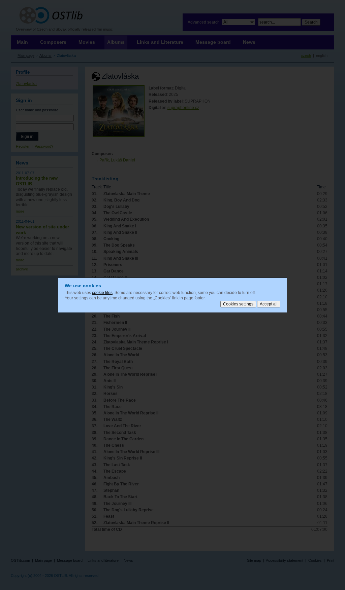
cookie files (102, 292)
